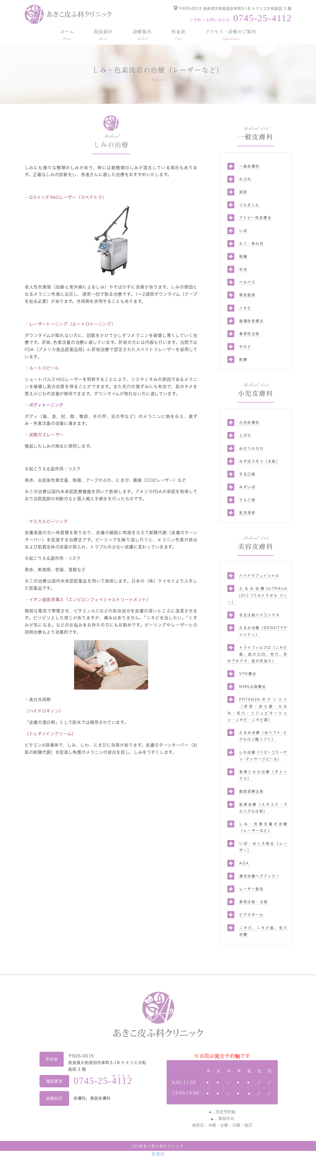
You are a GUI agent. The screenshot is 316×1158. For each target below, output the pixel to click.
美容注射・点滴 (253, 902)
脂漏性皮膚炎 (251, 321)
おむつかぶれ (251, 448)
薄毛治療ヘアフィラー (259, 876)
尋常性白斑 (249, 334)
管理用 (157, 1154)
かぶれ (245, 179)
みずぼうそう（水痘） (259, 461)
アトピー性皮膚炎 (255, 217)
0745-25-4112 (262, 18)
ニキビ (245, 308)
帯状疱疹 (247, 295)
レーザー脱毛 (251, 889)
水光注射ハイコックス (259, 615)
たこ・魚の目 (251, 243)
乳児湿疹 (247, 512)
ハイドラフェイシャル (259, 575)
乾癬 (243, 359)
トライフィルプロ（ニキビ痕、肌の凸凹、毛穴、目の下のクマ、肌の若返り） (257, 654)
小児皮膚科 (255, 393)
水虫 (243, 269)
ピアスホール (251, 914)
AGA (244, 863)
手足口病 (247, 474)
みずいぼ (247, 487)
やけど (245, 346)
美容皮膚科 (255, 546)
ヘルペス (247, 282)
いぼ (243, 230)
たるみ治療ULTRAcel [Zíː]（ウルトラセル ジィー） (257, 595)
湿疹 (243, 192)
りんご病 (247, 500)
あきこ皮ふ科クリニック (161, 1146)
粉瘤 (243, 256)
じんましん (249, 205)
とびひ (245, 435)
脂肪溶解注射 (251, 791)
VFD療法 (248, 673)
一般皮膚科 (255, 137)
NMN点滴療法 (252, 686)
